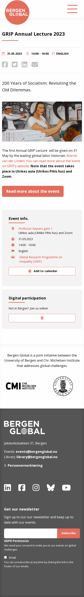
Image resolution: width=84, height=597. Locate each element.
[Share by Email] (34, 64)
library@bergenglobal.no (37, 457)
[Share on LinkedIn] (24, 64)
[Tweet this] (15, 64)
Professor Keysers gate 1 (35, 228)
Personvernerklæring (25, 465)
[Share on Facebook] (5, 64)
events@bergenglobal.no (36, 451)
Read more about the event (33, 191)
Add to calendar (45, 271)
